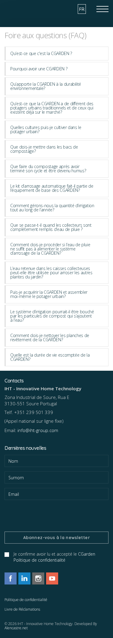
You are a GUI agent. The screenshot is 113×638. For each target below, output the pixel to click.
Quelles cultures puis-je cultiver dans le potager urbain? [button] (45, 129)
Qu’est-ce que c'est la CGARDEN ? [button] (41, 53)
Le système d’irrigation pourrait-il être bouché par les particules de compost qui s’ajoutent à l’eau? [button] (52, 316)
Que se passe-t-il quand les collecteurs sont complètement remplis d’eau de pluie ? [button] (51, 227)
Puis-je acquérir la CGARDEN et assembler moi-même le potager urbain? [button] (48, 294)
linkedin (24, 578)
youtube (52, 578)
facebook (11, 578)
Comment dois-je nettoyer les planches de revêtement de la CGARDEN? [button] (49, 337)
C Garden (26, 8)
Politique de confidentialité (26, 599)
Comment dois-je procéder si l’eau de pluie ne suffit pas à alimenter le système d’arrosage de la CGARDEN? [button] (50, 249)
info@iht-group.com (37, 430)
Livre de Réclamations (22, 609)
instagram (38, 578)
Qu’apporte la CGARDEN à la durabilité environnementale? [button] (45, 86)
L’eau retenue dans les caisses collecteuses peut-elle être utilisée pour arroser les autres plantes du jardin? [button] (51, 272)
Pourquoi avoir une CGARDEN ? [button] (38, 69)
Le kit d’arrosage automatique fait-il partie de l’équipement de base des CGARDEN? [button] (51, 188)
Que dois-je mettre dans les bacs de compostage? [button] (44, 149)
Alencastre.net (16, 627)
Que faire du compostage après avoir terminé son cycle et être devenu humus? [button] (48, 168)
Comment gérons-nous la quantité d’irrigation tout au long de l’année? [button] (52, 208)
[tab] (56, 53)
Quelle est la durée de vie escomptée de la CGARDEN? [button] (49, 357)
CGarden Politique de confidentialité (54, 557)
